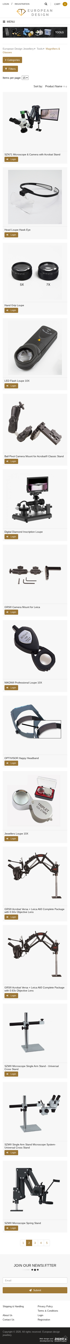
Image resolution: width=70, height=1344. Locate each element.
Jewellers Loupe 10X (16, 833)
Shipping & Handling (13, 1306)
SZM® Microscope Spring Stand (22, 1223)
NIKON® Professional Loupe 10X (23, 682)
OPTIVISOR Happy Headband (21, 758)
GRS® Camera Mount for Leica (22, 607)
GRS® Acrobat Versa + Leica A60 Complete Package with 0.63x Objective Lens (34, 989)
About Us (7, 1315)
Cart (60, 4)
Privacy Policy (45, 1306)
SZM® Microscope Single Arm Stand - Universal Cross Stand (31, 1068)
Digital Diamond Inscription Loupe (23, 531)
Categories (13, 60)
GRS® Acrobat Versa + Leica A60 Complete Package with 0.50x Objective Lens (34, 911)
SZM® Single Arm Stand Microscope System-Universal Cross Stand (30, 1146)
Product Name (54, 86)
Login (6, 4)
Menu (10, 21)
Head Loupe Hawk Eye (17, 229)
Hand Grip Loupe (14, 305)
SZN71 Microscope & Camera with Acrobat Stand (32, 154)
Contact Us (8, 1319)
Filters (12, 68)
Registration (22, 4)
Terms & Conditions (48, 1310)
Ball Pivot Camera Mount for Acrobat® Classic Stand (34, 456)
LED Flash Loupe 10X (16, 380)
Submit (36, 1290)
